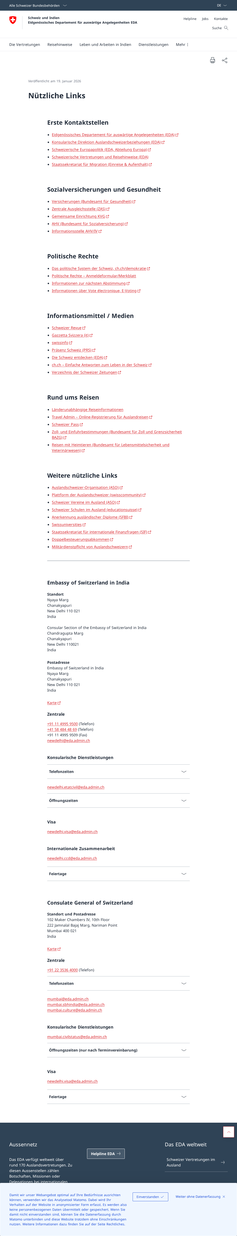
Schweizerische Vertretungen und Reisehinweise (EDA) (100, 156)
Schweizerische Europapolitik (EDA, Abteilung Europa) (99, 149)
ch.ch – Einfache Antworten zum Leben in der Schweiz (100, 364)
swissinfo (60, 342)
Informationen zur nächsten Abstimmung (89, 283)
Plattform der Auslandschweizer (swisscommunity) (97, 494)
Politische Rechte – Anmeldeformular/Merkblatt (94, 275)
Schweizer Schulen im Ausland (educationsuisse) (94, 509)
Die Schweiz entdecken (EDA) (77, 357)
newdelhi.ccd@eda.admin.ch (72, 858)
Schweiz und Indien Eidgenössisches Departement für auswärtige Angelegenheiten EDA (82, 20)
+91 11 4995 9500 (62, 723)
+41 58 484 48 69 (62, 729)
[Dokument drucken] (212, 60)
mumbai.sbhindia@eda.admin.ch (76, 1004)
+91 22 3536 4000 (62, 969)
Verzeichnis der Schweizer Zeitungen (84, 372)
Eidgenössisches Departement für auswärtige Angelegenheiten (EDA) (113, 134)
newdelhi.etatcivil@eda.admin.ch (75, 787)
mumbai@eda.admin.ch (68, 998)
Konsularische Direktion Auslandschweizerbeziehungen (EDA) (106, 142)
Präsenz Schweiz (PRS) (71, 350)
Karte (52, 702)
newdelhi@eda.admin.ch (68, 740)
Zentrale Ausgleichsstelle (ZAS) (79, 208)
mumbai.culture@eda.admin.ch (74, 1010)
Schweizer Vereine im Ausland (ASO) (84, 502)
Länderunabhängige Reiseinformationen (87, 409)
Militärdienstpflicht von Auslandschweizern (90, 546)
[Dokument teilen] (224, 60)
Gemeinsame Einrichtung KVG (78, 216)
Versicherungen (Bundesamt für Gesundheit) (91, 201)
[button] (25, 44)
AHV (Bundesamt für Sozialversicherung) (88, 223)
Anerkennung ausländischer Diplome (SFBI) (90, 517)
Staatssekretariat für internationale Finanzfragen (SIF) (99, 531)
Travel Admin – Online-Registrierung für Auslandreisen (100, 416)
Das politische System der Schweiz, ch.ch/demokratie (99, 268)
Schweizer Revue (66, 327)
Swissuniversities (67, 524)
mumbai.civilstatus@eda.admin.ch (77, 1036)
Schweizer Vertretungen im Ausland (191, 1162)
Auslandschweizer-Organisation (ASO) (85, 487)
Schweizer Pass (65, 424)
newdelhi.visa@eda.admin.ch (72, 831)
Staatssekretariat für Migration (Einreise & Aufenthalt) (100, 164)
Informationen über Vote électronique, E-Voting (94, 290)
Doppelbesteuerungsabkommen (80, 539)
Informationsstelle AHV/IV (75, 231)
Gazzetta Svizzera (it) (70, 335)
